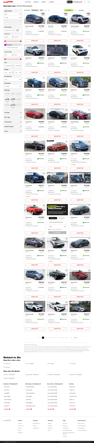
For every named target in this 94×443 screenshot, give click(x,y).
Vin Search (61, 218)
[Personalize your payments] (43, 28)
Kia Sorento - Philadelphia (75, 374)
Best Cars (19, 430)
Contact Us (35, 425)
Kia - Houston (72, 363)
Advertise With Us (36, 428)
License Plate (53, 218)
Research (44, 1)
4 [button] (50, 337)
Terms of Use (65, 423)
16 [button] (71, 337)
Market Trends (50, 428)
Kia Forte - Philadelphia (9, 374)
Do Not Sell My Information (67, 430)
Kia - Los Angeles (30, 363)
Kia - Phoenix (7, 367)
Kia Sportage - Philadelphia (32, 374)
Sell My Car (36, 1)
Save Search (69, 10)
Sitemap (49, 430)
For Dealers (51, 1)
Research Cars (20, 432)
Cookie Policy (65, 436)
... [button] (68, 337)
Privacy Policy (65, 425)
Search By (19, 423)
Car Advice (20, 428)
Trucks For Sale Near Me (82, 425)
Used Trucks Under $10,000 (82, 430)
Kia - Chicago (51, 363)
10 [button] (66, 337)
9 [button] (63, 337)
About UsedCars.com (36, 423)
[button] (76, 338)
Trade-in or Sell (20, 425)
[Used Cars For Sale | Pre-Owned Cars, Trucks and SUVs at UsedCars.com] (8, 2)
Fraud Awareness (66, 428)
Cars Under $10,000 (81, 428)
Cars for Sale (28, 1)
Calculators (50, 423)
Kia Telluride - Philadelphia (54, 374)
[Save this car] (43, 14)
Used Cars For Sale (81, 423)
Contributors (50, 425)
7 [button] (58, 337)
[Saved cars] (85, 2)
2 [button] (45, 337)
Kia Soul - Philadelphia (9, 378)
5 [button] (53, 337)
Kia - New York (7, 363)
